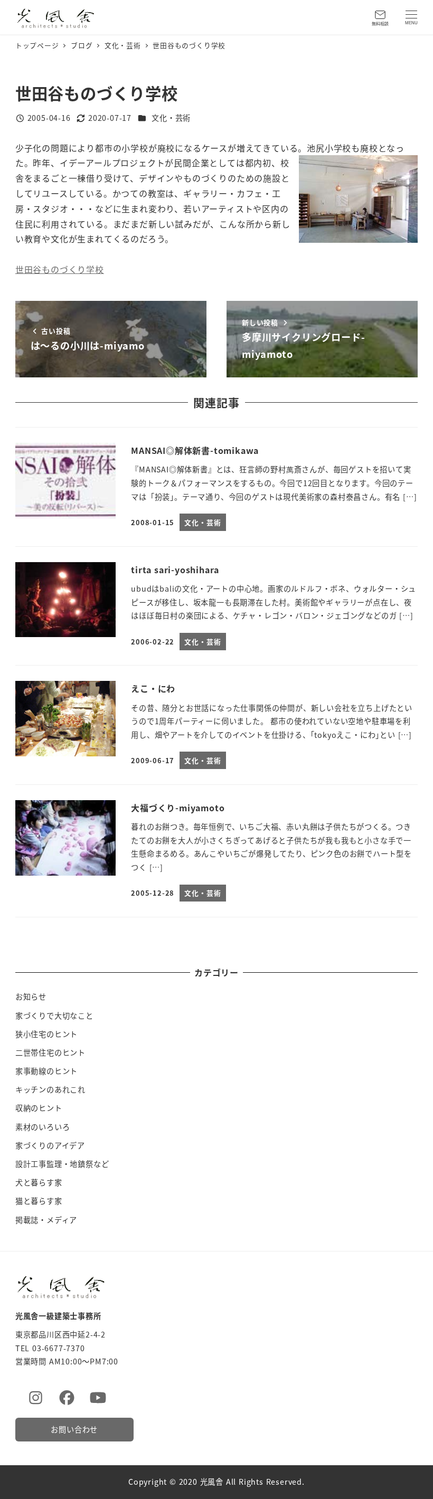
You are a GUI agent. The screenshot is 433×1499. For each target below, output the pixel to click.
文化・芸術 (171, 117)
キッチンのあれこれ (50, 1089)
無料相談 (380, 23)
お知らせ (30, 996)
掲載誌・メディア (46, 1220)
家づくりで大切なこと (54, 1015)
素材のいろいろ (42, 1127)
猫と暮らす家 (38, 1201)
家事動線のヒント (46, 1071)
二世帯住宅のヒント (50, 1052)
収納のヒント (38, 1108)
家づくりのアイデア (50, 1145)
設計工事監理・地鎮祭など (62, 1164)
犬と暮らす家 (38, 1182)
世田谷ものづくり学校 (59, 269)
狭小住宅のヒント (46, 1034)
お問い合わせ (74, 1429)
